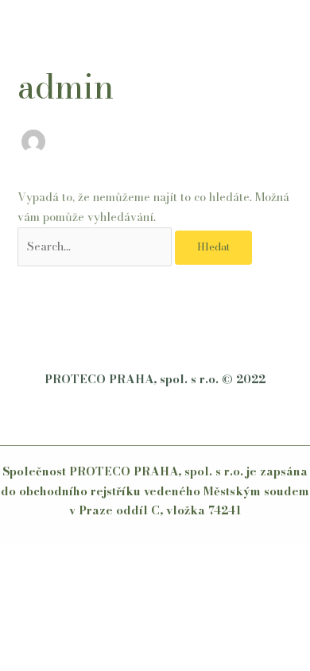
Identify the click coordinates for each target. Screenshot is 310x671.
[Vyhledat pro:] (96, 246)
